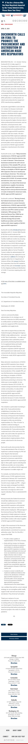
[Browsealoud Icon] (13, 21)
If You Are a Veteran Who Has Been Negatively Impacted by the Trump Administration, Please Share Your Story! (13, 6)
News (2, 24)
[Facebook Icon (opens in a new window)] (15, 21)
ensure (16, 261)
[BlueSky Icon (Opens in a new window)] (18, 21)
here (5, 283)
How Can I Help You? (18, 736)
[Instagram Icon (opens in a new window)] (24, 21)
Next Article (14, 634)
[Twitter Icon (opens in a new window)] (20, 21)
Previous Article (14, 638)
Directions (14, 663)
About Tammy (17, 730)
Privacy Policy (19, 740)
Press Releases (9, 24)
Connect (5, 736)
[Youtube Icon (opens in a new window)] (22, 21)
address (13, 257)
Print (3, 624)
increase (17, 265)
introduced (16, 230)
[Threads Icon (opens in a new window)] (26, 21)
